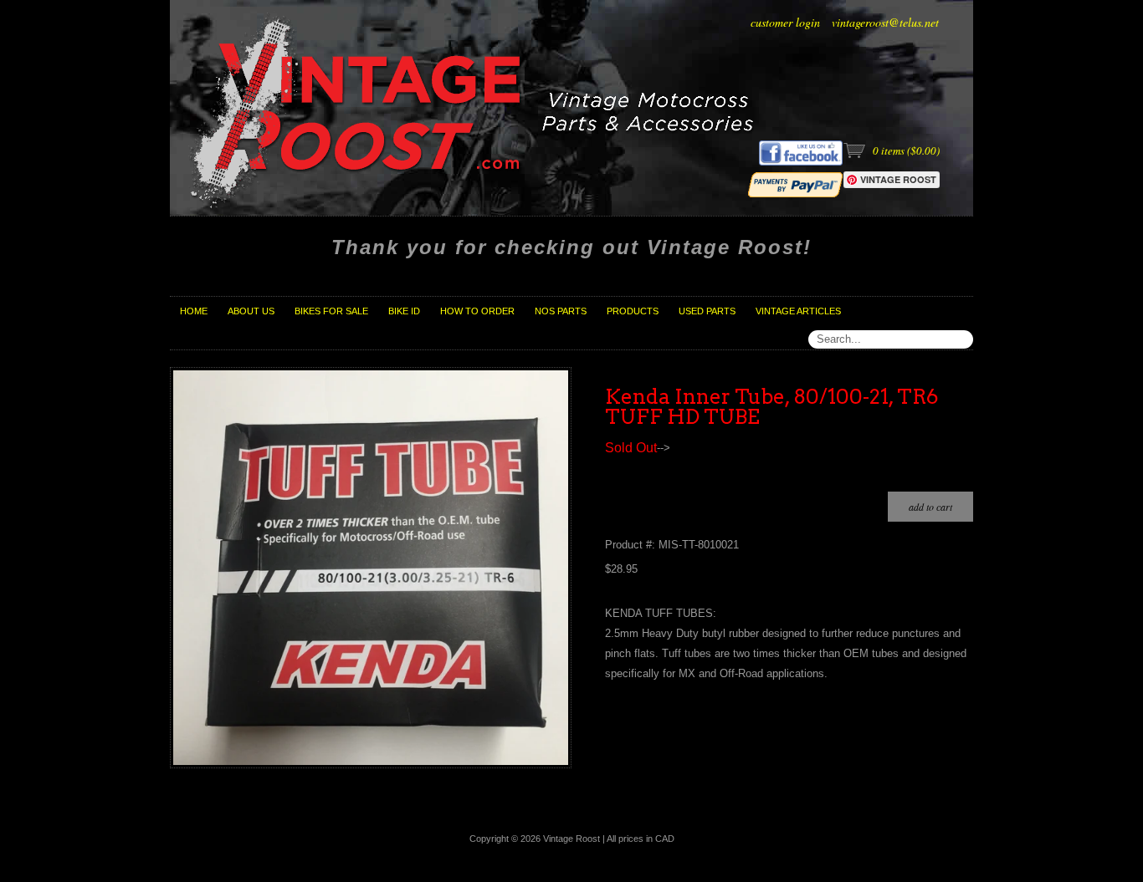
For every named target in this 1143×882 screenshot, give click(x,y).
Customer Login (785, 22)
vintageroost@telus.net (885, 22)
